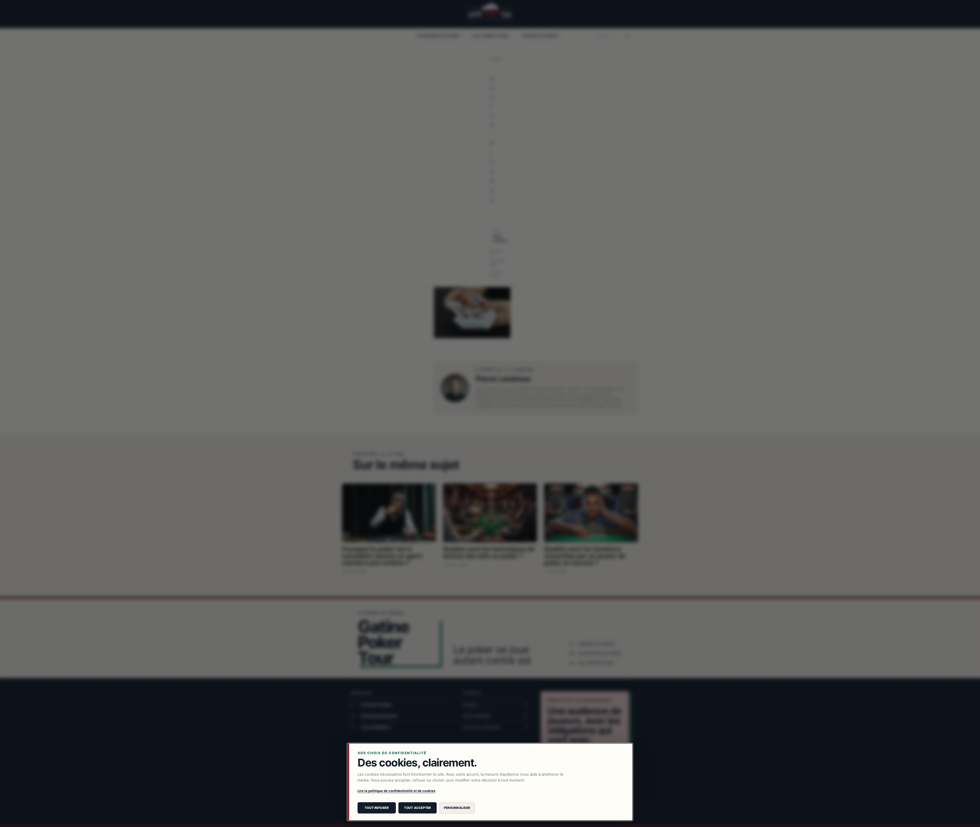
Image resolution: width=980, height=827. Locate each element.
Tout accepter (417, 808)
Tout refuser (377, 808)
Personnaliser (457, 808)
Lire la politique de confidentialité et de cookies (396, 791)
